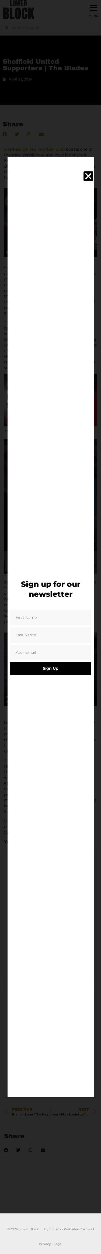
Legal (58, 1244)
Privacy (45, 1244)
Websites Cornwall (79, 1229)
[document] (50, 627)
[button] (88, 176)
